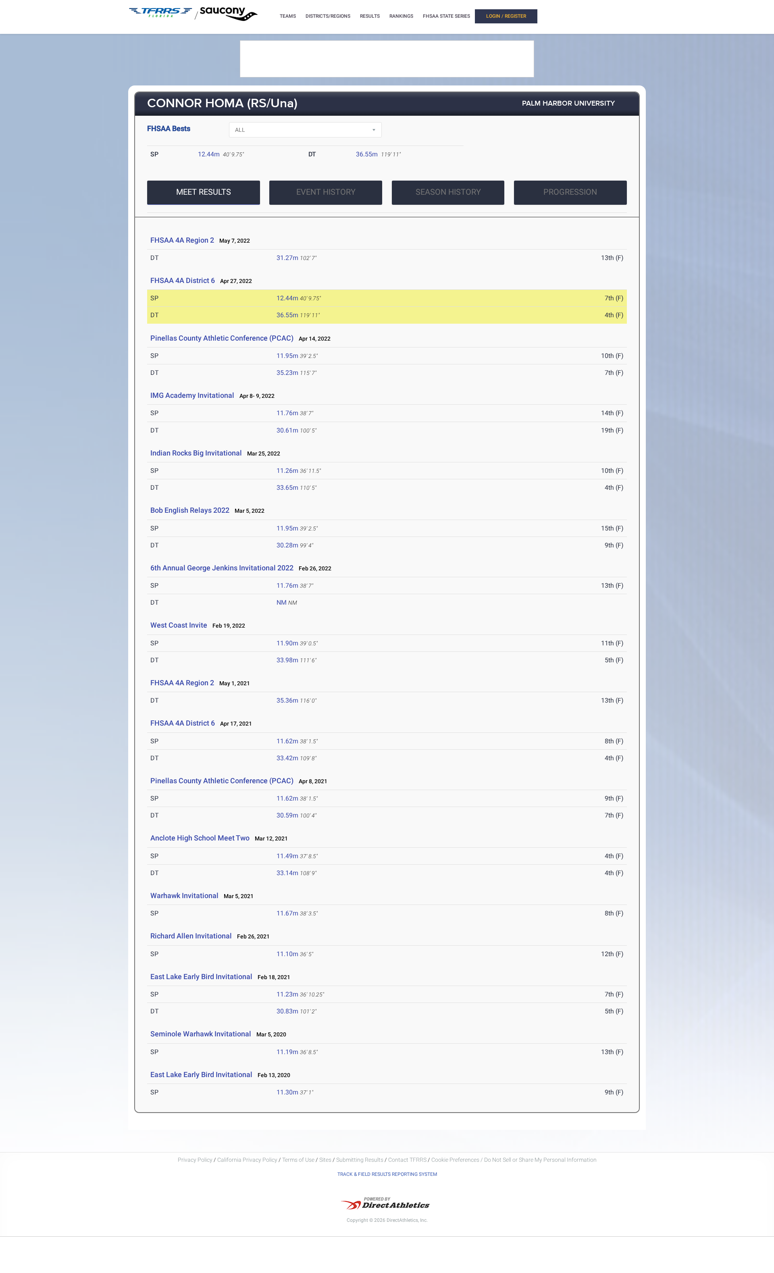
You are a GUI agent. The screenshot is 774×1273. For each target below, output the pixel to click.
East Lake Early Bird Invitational (201, 976)
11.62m (287, 741)
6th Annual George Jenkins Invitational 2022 (221, 568)
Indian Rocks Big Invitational (196, 453)
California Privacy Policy (247, 1160)
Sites (325, 1160)
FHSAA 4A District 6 (182, 280)
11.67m (287, 913)
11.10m (287, 954)
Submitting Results (359, 1160)
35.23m (287, 372)
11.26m (287, 470)
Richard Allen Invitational (191, 936)
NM (282, 602)
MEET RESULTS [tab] (203, 192)
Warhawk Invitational (184, 895)
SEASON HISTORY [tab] (448, 192)
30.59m (287, 815)
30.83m (287, 1011)
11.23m (287, 994)
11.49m (287, 856)
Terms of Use (298, 1160)
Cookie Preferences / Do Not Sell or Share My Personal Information (514, 1160)
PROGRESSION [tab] (570, 192)
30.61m (287, 430)
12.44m (209, 154)
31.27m (287, 258)
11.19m (287, 1052)
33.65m (287, 487)
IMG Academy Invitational (192, 395)
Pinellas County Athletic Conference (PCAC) (221, 338)
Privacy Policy (195, 1160)
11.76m (287, 413)
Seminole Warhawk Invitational (200, 1034)
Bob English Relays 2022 (189, 510)
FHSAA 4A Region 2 (182, 240)
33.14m (287, 873)
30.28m (287, 545)
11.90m (287, 643)
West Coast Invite (178, 625)
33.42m (287, 758)
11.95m (287, 356)
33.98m (287, 660)
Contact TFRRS (408, 1160)
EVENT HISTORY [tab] (326, 192)
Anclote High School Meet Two (200, 838)
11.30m (287, 1092)
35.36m (287, 700)
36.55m (367, 154)
